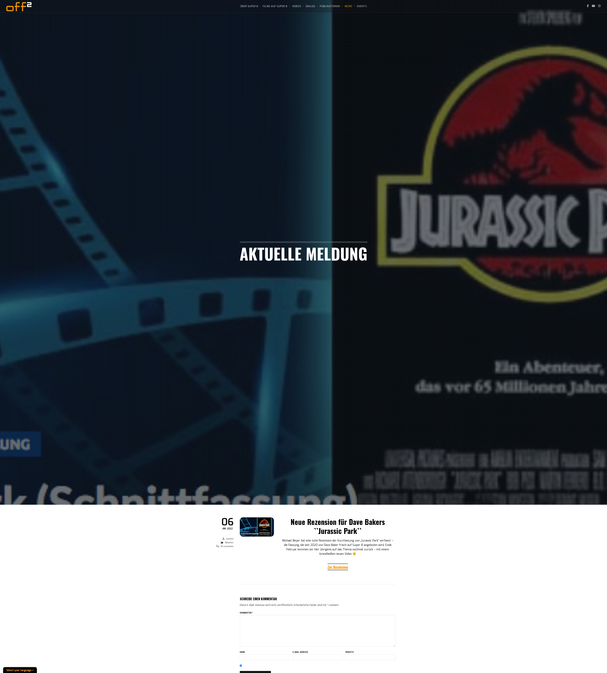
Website (349, 652)
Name (242, 652)
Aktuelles (229, 542)
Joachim (229, 539)
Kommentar (246, 613)
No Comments (227, 546)
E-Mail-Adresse (300, 652)
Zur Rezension (338, 567)
